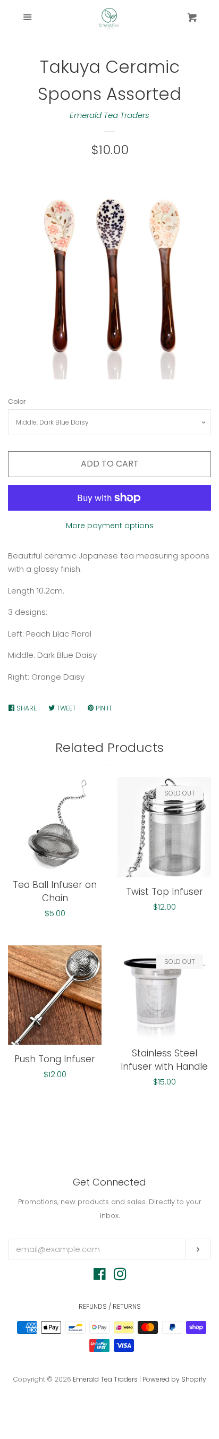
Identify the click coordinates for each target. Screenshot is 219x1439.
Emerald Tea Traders (109, 115)
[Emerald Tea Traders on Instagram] (120, 1276)
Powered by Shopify (174, 1379)
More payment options (110, 525)
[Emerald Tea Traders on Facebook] (99, 1276)
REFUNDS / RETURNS (110, 1306)
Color (17, 401)
